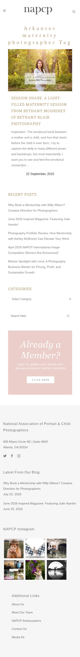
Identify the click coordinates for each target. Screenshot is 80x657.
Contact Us (19, 629)
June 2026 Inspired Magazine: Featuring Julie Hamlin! (39, 503)
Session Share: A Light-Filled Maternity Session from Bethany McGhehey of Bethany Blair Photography (39, 111)
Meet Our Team (22, 612)
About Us (18, 604)
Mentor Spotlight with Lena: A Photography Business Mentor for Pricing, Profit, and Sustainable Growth (36, 267)
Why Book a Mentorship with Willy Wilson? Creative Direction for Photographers (37, 485)
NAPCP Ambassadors (26, 620)
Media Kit (18, 637)
